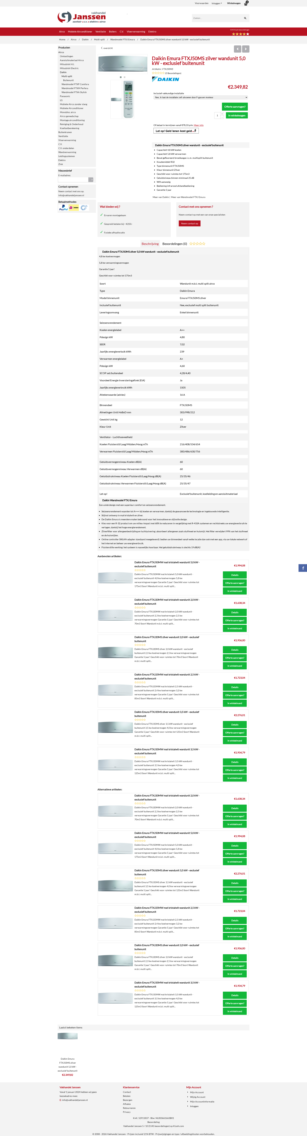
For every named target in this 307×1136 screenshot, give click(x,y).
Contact (127, 1092)
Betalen (126, 1096)
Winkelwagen (234, 3)
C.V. (122, 31)
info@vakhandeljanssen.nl (75, 1100)
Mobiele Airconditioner (80, 31)
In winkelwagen (236, 115)
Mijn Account (197, 1092)
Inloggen (216, 3)
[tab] (150, 243)
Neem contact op (189, 223)
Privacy (126, 1112)
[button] (121, 77)
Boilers (113, 31)
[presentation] (102, 67)
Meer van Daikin (161, 197)
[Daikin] (166, 81)
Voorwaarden (202, 3)
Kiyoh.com (178, 1126)
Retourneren (129, 1108)
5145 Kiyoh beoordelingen (239, 30)
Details (234, 575)
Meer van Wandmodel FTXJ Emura (188, 197)
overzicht (108, 48)
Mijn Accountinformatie (202, 1101)
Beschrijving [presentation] (150, 244)
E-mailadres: (64, 175)
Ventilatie (100, 31)
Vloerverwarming (136, 31)
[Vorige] (237, 49)
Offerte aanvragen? (234, 106)
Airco (62, 31)
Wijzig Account (197, 1097)
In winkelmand (235, 591)
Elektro (152, 31)
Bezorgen (127, 1100)
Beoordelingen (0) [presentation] (175, 244)
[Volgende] (245, 49)
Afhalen (127, 1104)
